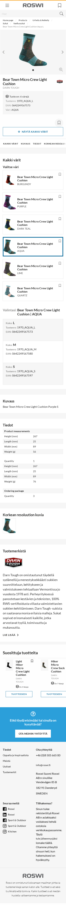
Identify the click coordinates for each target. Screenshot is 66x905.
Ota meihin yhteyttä (33, 733)
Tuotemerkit (9, 772)
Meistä (6, 760)
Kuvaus (25, 143)
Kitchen (12, 831)
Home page (8, 20)
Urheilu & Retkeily (41, 20)
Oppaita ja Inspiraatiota (16, 755)
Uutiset (7, 766)
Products (23, 20)
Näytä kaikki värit (35, 131)
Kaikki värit (10, 143)
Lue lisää (9, 634)
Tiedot (37, 143)
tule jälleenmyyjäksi (46, 838)
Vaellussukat (19, 23)
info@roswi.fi (43, 765)
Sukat (5, 23)
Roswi (11, 808)
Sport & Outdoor (17, 820)
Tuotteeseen (19, 694)
